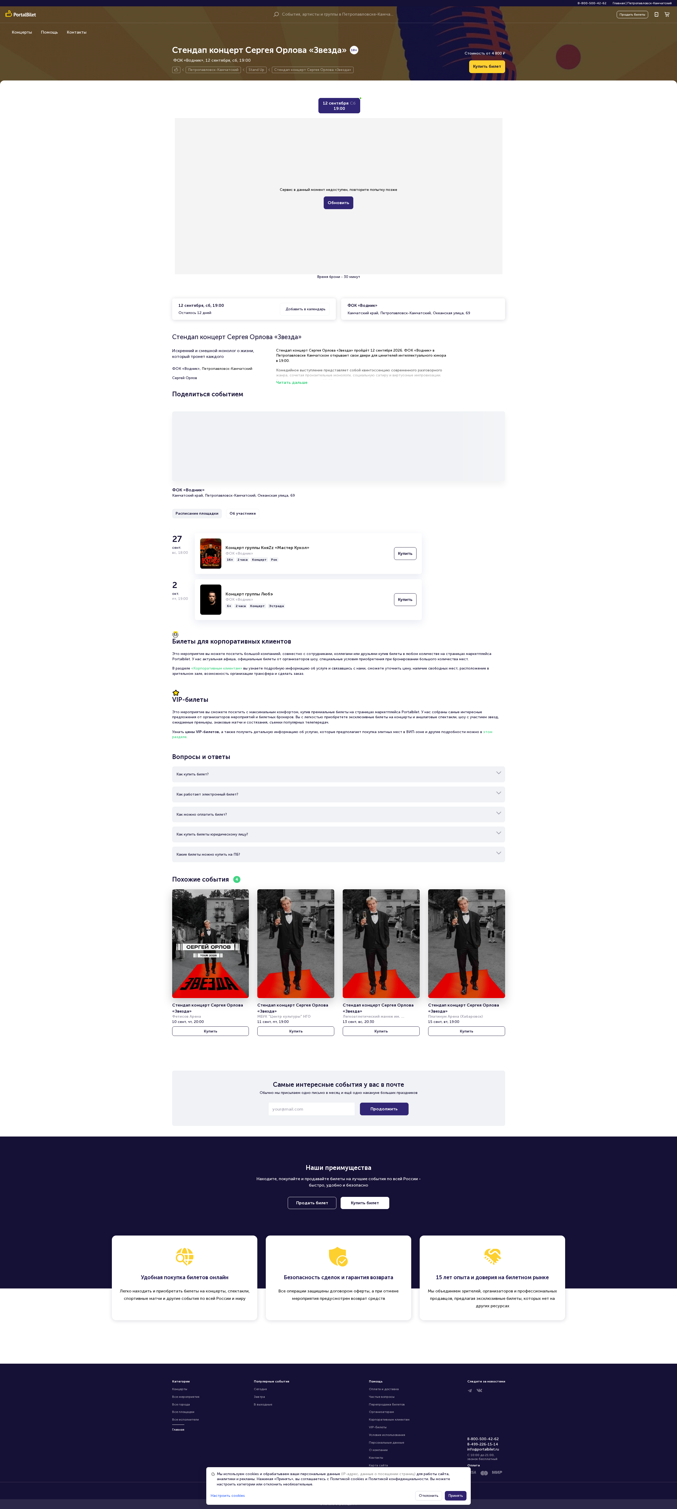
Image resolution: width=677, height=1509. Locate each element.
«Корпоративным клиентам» (216, 668)
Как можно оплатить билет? (201, 814)
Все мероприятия (185, 1397)
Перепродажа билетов (387, 1404)
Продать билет (312, 1202)
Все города (181, 1404)
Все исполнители (185, 1419)
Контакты (76, 32)
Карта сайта (378, 1465)
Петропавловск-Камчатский (649, 3)
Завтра (259, 1397)
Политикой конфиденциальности (398, 1479)
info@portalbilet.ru (483, 1449)
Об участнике (243, 513)
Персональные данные (386, 1442)
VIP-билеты (378, 1427)
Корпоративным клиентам (389, 1419)
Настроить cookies (228, 1495)
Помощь (49, 32)
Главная (619, 3)
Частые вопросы (382, 1397)
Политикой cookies (347, 1479)
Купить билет (487, 66)
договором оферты (349, 1291)
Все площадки (183, 1412)
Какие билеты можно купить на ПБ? (208, 854)
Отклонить (428, 1495)
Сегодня (260, 1389)
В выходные (263, 1404)
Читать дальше (292, 382)
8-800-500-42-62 (592, 3)
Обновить (338, 202)
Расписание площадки (197, 513)
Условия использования (387, 1435)
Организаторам (381, 1412)
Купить (405, 553)
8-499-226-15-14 (482, 1444)
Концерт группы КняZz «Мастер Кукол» (267, 547)
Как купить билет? (192, 774)
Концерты (22, 32)
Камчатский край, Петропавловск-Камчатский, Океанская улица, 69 (408, 309)
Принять (455, 1495)
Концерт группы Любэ (249, 593)
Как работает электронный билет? (207, 794)
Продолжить (384, 1108)
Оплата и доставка (384, 1389)
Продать (632, 14)
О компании (378, 1450)
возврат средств (368, 1298)
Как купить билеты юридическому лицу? (212, 834)
